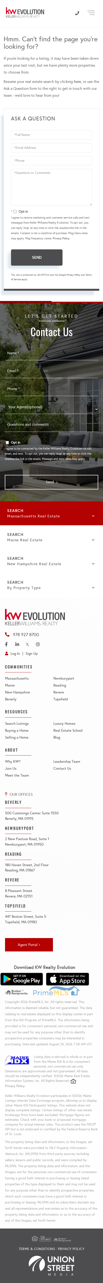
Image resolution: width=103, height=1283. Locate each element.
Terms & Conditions (37, 1249)
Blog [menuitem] (56, 737)
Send (37, 257)
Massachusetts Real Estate (33, 516)
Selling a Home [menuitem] (17, 737)
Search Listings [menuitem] (17, 723)
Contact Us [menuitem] (62, 768)
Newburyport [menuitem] (63, 678)
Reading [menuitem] (59, 685)
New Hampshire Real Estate (34, 564)
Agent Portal (28, 945)
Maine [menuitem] (10, 685)
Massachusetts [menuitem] (17, 678)
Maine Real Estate (25, 540)
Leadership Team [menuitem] (66, 761)
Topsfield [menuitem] (60, 699)
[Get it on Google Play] (21, 979)
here (77, 81)
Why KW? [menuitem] (12, 761)
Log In (15, 653)
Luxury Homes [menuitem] (64, 723)
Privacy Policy (61, 238)
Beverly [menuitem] (11, 699)
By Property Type (24, 587)
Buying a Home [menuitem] (17, 730)
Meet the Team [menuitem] (17, 775)
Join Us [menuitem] (11, 768)
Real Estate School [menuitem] (68, 730)
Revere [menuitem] (58, 692)
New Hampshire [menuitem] (17, 692)
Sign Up (32, 653)
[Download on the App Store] (67, 979)
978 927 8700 (26, 634)
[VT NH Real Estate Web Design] (51, 1266)
